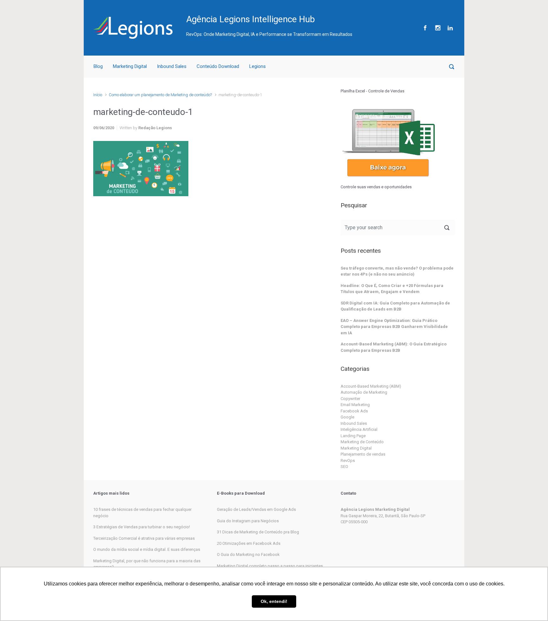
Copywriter (350, 398)
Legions (257, 66)
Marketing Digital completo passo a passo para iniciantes (270, 566)
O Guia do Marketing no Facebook (248, 554)
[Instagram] (437, 27)
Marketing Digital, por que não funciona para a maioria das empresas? (146, 564)
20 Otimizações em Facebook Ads (248, 543)
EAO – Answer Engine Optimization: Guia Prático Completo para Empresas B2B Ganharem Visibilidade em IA (394, 326)
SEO (344, 466)
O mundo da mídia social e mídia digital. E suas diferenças (146, 549)
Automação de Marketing (364, 392)
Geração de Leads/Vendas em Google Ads (256, 509)
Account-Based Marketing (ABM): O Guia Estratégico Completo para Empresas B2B (394, 347)
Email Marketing (355, 404)
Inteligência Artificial (359, 429)
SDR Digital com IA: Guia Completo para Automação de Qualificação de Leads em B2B (395, 306)
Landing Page (353, 435)
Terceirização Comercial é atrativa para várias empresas (144, 538)
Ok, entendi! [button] (274, 601)
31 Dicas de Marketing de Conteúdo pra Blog (258, 532)
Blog (98, 66)
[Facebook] (425, 27)
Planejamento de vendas (363, 454)
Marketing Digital (130, 66)
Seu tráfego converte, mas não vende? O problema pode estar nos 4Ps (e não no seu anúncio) (397, 271)
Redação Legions (155, 127)
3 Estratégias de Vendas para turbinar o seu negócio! (141, 526)
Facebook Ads (354, 411)
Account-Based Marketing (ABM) (371, 386)
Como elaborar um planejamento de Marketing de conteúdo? (160, 94)
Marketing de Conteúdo (362, 441)
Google (347, 417)
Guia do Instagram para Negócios (248, 520)
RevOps (348, 460)
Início (97, 94)
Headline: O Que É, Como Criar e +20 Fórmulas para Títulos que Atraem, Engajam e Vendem (392, 288)
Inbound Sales (171, 66)
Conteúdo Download (218, 66)
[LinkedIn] (449, 27)
